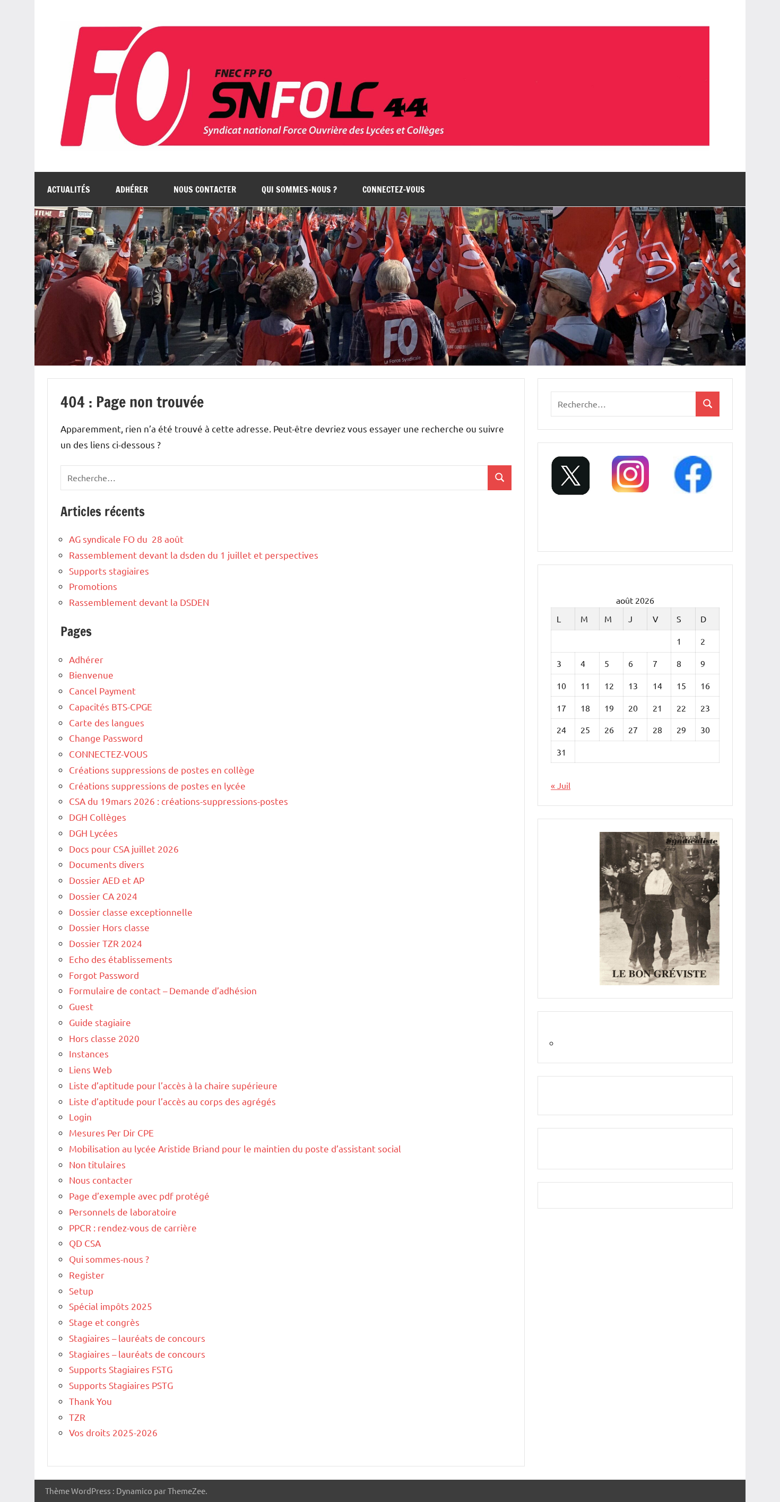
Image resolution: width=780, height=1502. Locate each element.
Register (87, 1274)
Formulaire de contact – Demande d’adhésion (163, 990)
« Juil (560, 785)
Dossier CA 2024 (103, 895)
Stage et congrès (104, 1321)
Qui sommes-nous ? (299, 189)
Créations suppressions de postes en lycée (157, 785)
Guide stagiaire (100, 1022)
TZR (77, 1416)
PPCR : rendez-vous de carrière (133, 1227)
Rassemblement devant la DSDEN (139, 601)
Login (80, 1116)
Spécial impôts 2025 (110, 1306)
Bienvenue (91, 674)
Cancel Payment (102, 690)
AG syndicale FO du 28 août (126, 538)
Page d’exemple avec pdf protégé (139, 1195)
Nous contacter (205, 189)
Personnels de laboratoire (123, 1211)
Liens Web (90, 1069)
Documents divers (106, 864)
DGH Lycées (93, 832)
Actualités (68, 189)
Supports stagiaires (109, 570)
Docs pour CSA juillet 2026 (124, 848)
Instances (89, 1053)
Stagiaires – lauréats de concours (137, 1337)
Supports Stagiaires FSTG (120, 1369)
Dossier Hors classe (109, 927)
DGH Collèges (97, 816)
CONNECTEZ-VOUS (393, 189)
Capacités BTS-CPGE (110, 706)
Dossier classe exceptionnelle (131, 911)
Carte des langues (106, 722)
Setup (81, 1290)
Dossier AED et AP (106, 879)
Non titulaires (97, 1164)
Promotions (93, 586)
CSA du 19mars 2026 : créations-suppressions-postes (178, 800)
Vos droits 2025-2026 (113, 1432)
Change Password (106, 737)
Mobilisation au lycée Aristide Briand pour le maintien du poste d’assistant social (235, 1148)
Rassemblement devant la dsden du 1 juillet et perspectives (193, 554)
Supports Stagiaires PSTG (121, 1385)
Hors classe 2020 (104, 1038)
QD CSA (85, 1242)
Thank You (90, 1401)
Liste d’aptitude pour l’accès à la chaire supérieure (173, 1085)
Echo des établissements (120, 959)
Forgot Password (104, 974)
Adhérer (132, 189)
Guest (81, 1006)
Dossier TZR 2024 (105, 943)
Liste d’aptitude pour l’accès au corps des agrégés (172, 1101)
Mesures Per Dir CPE (111, 1132)
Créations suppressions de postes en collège (162, 769)
